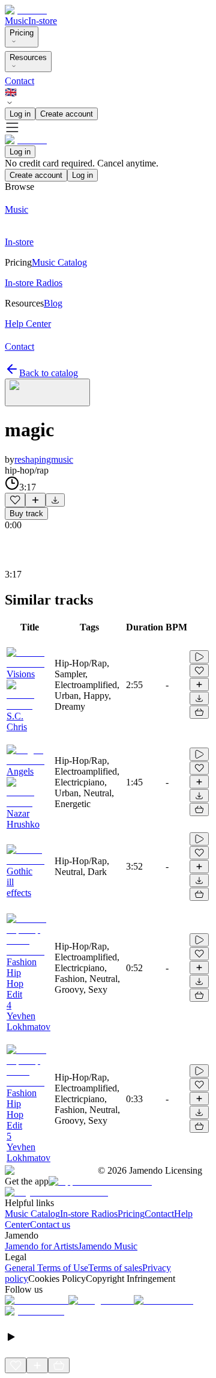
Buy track (26, 513)
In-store (42, 21)
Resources (28, 57)
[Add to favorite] (15, 500)
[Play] (47, 392)
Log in (20, 113)
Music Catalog (32, 1214)
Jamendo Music (107, 1246)
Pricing (22, 32)
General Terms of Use (46, 1268)
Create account (66, 113)
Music (16, 21)
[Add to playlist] (35, 500)
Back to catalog (48, 373)
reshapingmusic (43, 459)
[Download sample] (55, 500)
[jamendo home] (26, 10)
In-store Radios (89, 1214)
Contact (19, 81)
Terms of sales (115, 1268)
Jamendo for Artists (41, 1246)
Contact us (50, 1224)
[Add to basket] (199, 712)
